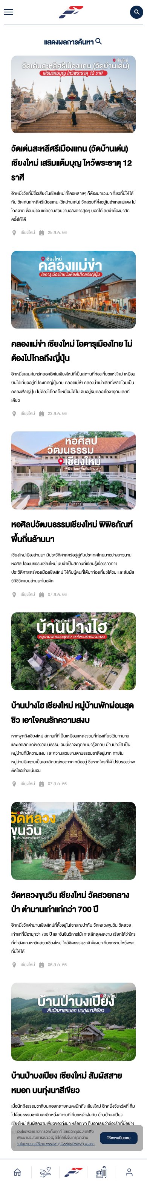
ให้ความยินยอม (118, 1138)
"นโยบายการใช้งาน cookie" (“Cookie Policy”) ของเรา (56, 1144)
